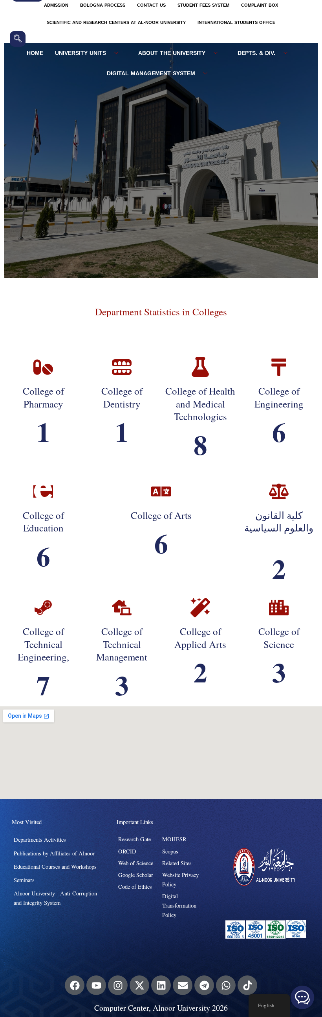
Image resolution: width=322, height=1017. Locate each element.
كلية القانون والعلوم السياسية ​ (278, 522)
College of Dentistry (122, 397)
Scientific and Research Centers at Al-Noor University (116, 22)
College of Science (279, 638)
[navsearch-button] (18, 39)
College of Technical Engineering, (43, 644)
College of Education (43, 522)
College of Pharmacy (43, 397)
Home (35, 53)
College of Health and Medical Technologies (200, 403)
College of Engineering (279, 397)
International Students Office (236, 22)
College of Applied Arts (200, 638)
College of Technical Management (121, 644)
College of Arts (161, 515)
